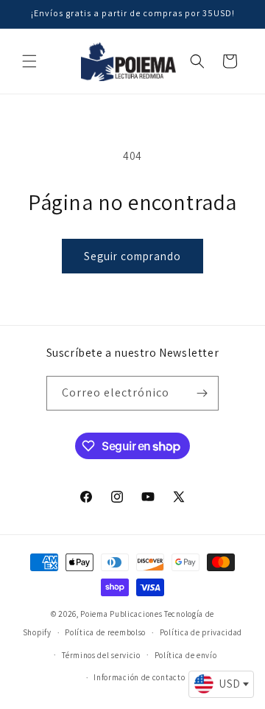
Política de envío (186, 655)
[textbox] (221, 684)
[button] (29, 61)
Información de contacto (139, 677)
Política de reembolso (105, 632)
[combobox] (221, 685)
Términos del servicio (101, 655)
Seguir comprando (132, 256)
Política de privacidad (201, 632)
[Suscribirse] (202, 393)
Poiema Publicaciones (121, 614)
